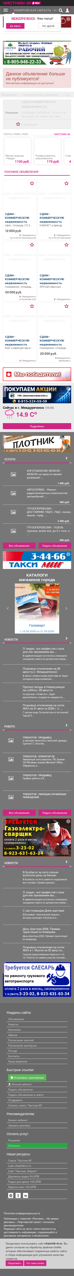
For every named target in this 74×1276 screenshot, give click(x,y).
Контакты (14, 1056)
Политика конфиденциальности (22, 1213)
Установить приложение (28, 1077)
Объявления (16, 1019)
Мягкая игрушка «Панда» (15, 157)
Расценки (14, 1140)
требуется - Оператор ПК (39, 756)
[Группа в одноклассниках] (10, 1195)
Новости (13, 1024)
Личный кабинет (21, 1084)
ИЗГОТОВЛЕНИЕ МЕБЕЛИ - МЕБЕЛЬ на (44, 472)
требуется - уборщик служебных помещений (44, 796)
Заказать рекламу (19, 1125)
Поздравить (15, 1100)
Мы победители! (37, 374)
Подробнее (37, 426)
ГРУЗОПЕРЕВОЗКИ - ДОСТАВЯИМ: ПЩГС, (40, 510)
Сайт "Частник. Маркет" (22, 1171)
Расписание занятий (21, 1040)
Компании (14, 1029)
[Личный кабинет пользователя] (67, 10)
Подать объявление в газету (25, 1095)
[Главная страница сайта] (22, 2)
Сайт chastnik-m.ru (19, 1166)
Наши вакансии (17, 1061)
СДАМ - (17, 217)
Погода (12, 1051)
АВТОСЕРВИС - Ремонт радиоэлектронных (41, 491)
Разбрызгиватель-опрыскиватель (45, 157)
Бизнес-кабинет (18, 1120)
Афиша (12, 1035)
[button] (8, 609)
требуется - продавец (37, 737)
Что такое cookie (35, 1263)
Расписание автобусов (22, 1045)
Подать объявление (54, 545)
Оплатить (14, 1145)
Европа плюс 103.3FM (22, 1187)
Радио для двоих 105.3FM (24, 1181)
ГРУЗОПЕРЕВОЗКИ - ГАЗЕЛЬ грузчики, (45, 529)
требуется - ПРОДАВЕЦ (37, 775)
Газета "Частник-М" (20, 1160)
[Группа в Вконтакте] (25, 1195)
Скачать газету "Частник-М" (25, 1105)
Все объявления (19, 545)
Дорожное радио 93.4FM (23, 1176)
